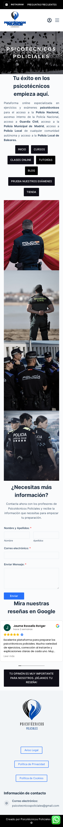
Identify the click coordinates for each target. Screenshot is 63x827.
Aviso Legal (31, 750)
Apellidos (38, 540)
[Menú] (57, 20)
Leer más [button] (9, 656)
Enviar (14, 596)
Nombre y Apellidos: (17, 528)
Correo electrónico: (17, 548)
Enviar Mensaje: (15, 564)
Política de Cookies (31, 778)
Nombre (8, 540)
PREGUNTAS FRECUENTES (42, 4)
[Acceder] (49, 20)
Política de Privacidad (31, 764)
